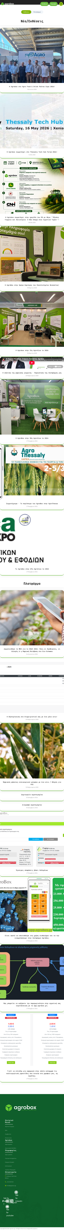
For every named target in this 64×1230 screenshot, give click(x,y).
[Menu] (61, 4)
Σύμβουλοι (8, 1134)
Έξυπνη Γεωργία (9, 1126)
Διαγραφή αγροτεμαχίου (32, 805)
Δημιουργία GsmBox (10, 1148)
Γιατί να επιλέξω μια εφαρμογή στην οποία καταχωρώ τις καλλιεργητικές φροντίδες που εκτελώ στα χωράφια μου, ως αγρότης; (32, 1073)
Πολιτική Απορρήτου (10, 1158)
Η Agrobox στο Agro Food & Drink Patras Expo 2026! (32, 87)
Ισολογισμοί (8, 1166)
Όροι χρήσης (8, 1154)
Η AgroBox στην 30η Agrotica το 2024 (32, 438)
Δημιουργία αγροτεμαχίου (32, 795)
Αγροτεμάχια (8, 1144)
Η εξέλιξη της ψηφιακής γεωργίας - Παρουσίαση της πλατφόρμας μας (32, 373)
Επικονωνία (8, 1138)
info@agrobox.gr (11, 1185)
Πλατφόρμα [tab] (37, 12)
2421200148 (10, 1182)
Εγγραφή (53, 4)
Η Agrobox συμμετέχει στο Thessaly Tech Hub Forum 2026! (32, 152)
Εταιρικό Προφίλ (9, 1162)
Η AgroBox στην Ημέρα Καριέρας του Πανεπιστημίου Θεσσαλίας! (32, 285)
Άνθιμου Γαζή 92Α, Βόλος (11, 1177)
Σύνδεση (44, 4)
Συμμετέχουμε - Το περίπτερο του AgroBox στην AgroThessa (32, 504)
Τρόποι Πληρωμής (10, 1170)
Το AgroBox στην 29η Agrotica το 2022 (32, 569)
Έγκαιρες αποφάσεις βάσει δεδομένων (32, 870)
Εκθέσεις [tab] (26, 12)
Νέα (6, 1130)
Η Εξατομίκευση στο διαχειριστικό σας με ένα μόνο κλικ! (32, 717)
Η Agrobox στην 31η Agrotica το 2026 (32, 350)
